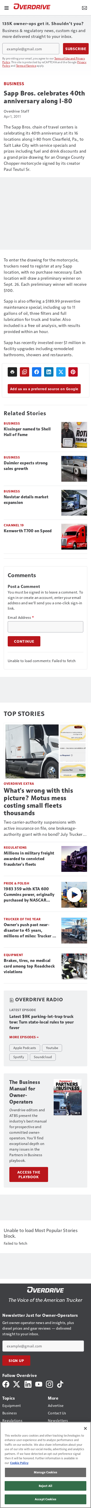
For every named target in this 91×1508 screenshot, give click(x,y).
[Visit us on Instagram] (49, 1383)
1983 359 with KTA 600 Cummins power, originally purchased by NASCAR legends (29, 894)
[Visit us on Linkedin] (28, 1383)
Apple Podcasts (24, 1048)
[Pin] (73, 372)
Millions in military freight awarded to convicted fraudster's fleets (29, 859)
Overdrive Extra (19, 783)
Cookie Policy (19, 1463)
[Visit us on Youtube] (38, 1383)
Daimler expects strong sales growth (26, 465)
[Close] (85, 1428)
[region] (45, 1465)
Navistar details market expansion (26, 499)
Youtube (52, 1048)
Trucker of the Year (22, 919)
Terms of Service (26, 65)
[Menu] (6, 7)
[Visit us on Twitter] (17, 1383)
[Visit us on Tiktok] (60, 1383)
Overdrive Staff (16, 111)
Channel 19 (14, 525)
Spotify (18, 1057)
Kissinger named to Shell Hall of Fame (27, 431)
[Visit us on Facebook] (5, 1383)
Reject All (45, 1486)
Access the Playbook (28, 1174)
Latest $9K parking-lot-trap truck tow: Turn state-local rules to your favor (41, 1022)
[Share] (36, 372)
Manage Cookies (45, 1472)
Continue (24, 641)
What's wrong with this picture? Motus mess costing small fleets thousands (38, 802)
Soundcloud (43, 1057)
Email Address (21, 617)
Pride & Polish (16, 883)
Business (14, 83)
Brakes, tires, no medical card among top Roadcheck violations (29, 966)
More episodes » (24, 1037)
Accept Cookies (45, 1499)
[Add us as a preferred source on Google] (24, 372)
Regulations (15, 847)
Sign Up (16, 1360)
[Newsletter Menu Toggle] (84, 7)
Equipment (13, 955)
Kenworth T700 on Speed (28, 530)
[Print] (12, 372)
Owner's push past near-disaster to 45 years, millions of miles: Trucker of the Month (30, 930)
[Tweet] (61, 372)
